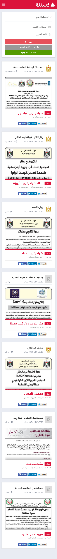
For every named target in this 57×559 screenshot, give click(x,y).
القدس (7, 492)
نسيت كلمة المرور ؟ (27, 47)
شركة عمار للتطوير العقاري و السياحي (28, 419)
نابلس (7, 212)
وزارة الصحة (37, 207)
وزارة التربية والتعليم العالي (29, 137)
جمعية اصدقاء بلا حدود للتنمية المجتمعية (27, 279)
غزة (6, 282)
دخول (30, 42)
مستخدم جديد (27, 52)
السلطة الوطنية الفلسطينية (28, 67)
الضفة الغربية (10, 71)
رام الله (7, 352)
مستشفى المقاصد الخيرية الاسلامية (29, 489)
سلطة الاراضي (35, 347)
